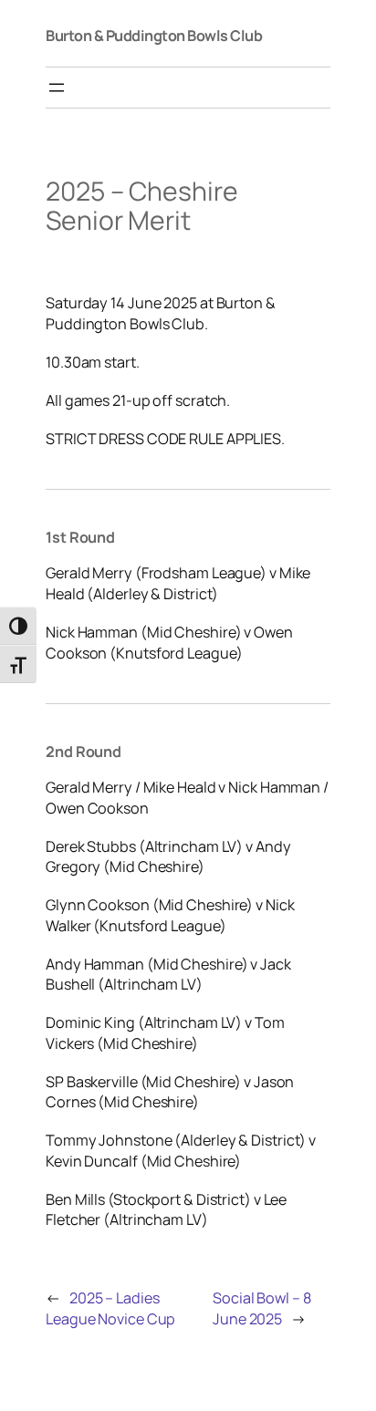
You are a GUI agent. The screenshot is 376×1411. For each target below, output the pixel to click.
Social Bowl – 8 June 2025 (262, 1308)
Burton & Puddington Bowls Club (154, 36)
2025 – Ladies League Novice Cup (110, 1308)
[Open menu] (57, 88)
